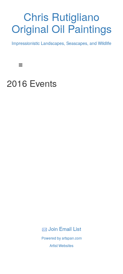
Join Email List (64, 228)
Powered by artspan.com (61, 237)
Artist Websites (61, 245)
